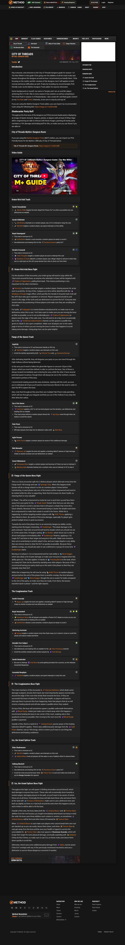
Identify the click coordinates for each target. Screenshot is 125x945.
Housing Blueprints (69, 2)
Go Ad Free (94, 2)
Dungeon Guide (87, 74)
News (58, 907)
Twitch (30, 100)
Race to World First (51, 2)
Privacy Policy (108, 932)
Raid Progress (96, 904)
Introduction (87, 65)
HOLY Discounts (36, 2)
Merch (76, 910)
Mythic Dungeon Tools (35, 138)
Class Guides (36, 39)
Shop (104, 7)
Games (79, 7)
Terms (100, 932)
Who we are (78, 904)
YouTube (20, 100)
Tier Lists (85, 39)
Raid (48, 39)
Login (103, 2)
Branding (77, 907)
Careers (58, 917)
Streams (59, 913)
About (87, 7)
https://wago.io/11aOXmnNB (46, 107)
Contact (76, 917)
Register (111, 2)
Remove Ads (111, 91)
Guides (94, 910)
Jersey (76, 913)
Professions (96, 39)
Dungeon (62, 39)
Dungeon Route (87, 69)
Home (58, 904)
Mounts (76, 39)
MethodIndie (60, 920)
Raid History (96, 907)
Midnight (24, 39)
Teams (58, 910)
